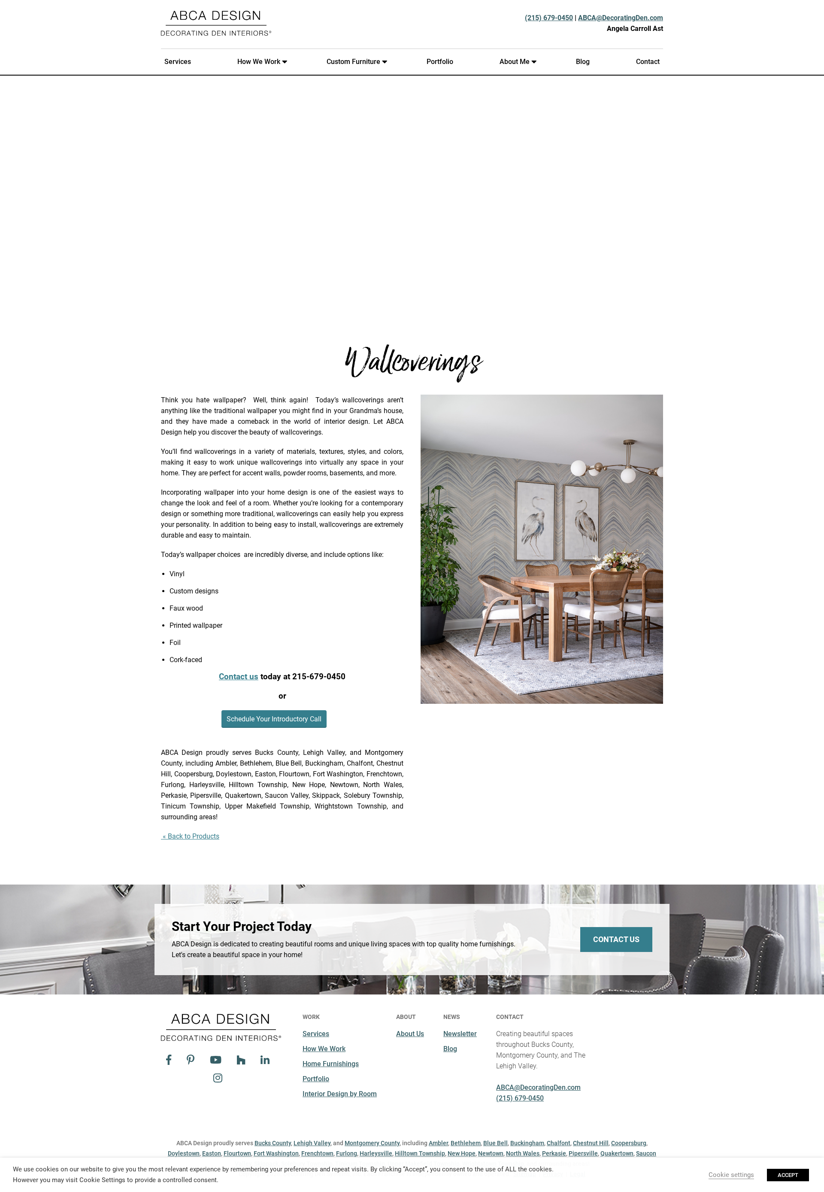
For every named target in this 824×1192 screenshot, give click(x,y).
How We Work (258, 62)
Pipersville (583, 1153)
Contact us (238, 676)
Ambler (438, 1143)
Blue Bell (495, 1143)
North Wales (522, 1153)
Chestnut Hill (591, 1143)
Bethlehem (466, 1143)
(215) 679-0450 (549, 18)
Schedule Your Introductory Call (274, 719)
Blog (583, 62)
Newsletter (460, 1034)
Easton (211, 1153)
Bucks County (272, 1143)
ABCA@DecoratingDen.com (620, 18)
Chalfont (558, 1143)
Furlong (346, 1153)
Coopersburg (628, 1143)
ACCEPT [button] (788, 1175)
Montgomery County (372, 1143)
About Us (410, 1034)
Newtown (490, 1153)
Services (177, 62)
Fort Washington (276, 1153)
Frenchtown (317, 1153)
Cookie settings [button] (731, 1175)
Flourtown (237, 1153)
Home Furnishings (331, 1064)
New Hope (462, 1153)
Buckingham (527, 1143)
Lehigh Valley (312, 1143)
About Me (515, 62)
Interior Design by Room (340, 1094)
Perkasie (554, 1153)
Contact (648, 62)
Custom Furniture (353, 62)
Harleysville (376, 1153)
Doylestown (184, 1153)
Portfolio (440, 62)
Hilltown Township (420, 1153)
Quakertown (616, 1153)
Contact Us (616, 939)
